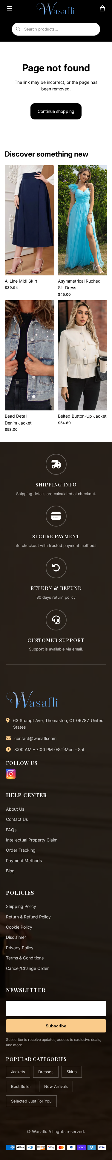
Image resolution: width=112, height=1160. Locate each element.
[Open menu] (9, 8)
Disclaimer (16, 937)
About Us (15, 809)
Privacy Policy (19, 947)
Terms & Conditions (25, 957)
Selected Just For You (31, 1101)
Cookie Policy (19, 926)
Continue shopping (56, 111)
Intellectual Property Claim (31, 839)
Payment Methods (24, 860)
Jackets (18, 1071)
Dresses (45, 1071)
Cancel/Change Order (27, 968)
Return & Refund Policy (28, 916)
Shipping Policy (21, 906)
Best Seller (21, 1086)
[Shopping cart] (102, 8)
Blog (10, 870)
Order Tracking (21, 850)
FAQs (11, 829)
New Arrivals (56, 1086)
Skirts (72, 1071)
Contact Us (17, 819)
